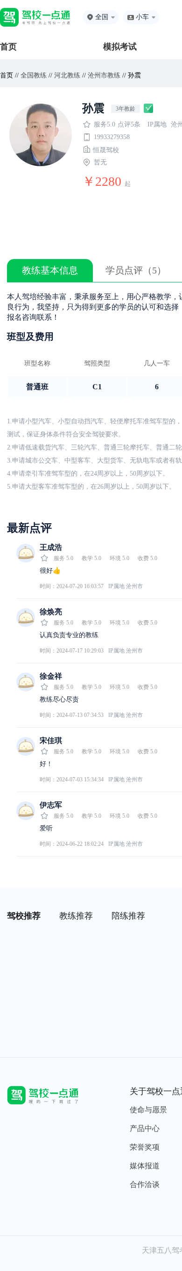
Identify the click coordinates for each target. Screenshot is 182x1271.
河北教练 (67, 75)
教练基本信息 (50, 270)
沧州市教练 (104, 75)
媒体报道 (145, 1166)
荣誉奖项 (145, 1147)
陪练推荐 (128, 915)
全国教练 (34, 75)
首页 (8, 46)
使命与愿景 (148, 1110)
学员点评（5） (135, 270)
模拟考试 (120, 46)
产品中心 (145, 1128)
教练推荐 (76, 915)
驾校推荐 (24, 915)
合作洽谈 (145, 1184)
